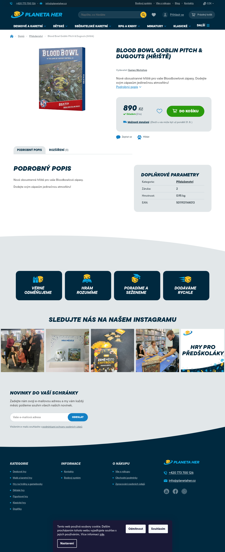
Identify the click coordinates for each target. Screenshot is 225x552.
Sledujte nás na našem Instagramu (112, 319)
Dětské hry (19, 490)
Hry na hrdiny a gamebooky (28, 484)
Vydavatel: (131, 70)
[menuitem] (30, 26)
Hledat (143, 15)
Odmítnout (135, 529)
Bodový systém (143, 3)
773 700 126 (181, 472)
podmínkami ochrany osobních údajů (62, 427)
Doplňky (17, 509)
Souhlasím (158, 529)
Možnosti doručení (138, 122)
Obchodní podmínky (126, 478)
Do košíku (189, 111)
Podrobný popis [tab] (29, 150)
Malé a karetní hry (22, 478)
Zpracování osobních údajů (130, 484)
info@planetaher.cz (182, 480)
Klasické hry (19, 503)
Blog (177, 3)
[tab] (59, 150)
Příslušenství (184, 182)
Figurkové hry (20, 496)
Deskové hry (19, 472)
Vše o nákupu (163, 3)
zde (102, 534)
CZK (209, 3)
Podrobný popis (127, 87)
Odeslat (78, 417)
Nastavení (67, 543)
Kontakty (189, 3)
